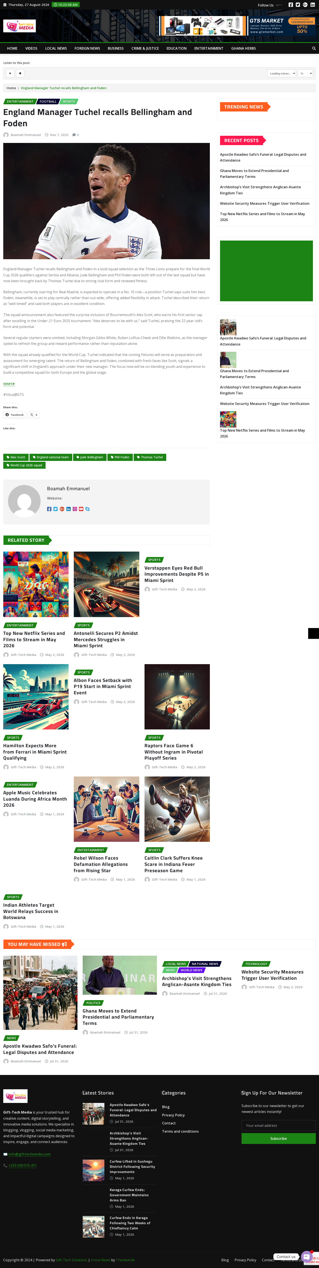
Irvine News (100, 1260)
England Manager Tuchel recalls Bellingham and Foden (63, 88)
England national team (53, 457)
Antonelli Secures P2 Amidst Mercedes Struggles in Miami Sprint (106, 639)
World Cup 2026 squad (26, 465)
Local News (56, 48)
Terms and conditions (180, 1131)
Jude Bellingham (91, 457)
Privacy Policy (173, 1115)
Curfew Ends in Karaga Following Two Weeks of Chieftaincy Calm (130, 1222)
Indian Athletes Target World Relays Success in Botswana (30, 911)
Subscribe (278, 1138)
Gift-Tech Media (23, 654)
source (9, 383)
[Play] (10, 73)
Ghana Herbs (243, 48)
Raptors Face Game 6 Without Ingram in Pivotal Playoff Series (174, 751)
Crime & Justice (145, 48)
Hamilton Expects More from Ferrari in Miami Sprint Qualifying (35, 751)
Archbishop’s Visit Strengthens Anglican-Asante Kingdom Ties (197, 981)
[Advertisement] (268, 271)
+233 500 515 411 (22, 1165)
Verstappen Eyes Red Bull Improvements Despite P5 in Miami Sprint (177, 574)
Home (12, 48)
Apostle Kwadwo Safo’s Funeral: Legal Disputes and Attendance (40, 1049)
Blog (165, 1106)
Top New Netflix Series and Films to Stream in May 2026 (34, 639)
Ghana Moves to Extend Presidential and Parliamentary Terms (118, 1017)
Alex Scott (17, 457)
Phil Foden (122, 457)
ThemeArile (125, 1260)
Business (116, 48)
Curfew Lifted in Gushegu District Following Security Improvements (132, 1166)
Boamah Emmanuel (26, 135)
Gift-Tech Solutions (71, 1260)
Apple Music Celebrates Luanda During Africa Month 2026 (35, 798)
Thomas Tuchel (152, 457)
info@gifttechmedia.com (29, 1154)
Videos (31, 48)
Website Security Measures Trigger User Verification (264, 203)
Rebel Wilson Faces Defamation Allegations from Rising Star (101, 864)
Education (177, 48)
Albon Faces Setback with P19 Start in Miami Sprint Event (103, 686)
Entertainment (209, 48)
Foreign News (87, 48)
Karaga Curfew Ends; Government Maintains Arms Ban (129, 1194)
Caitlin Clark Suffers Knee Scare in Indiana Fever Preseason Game (174, 864)
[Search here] (314, 48)
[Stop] (20, 73)
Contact (169, 1123)
